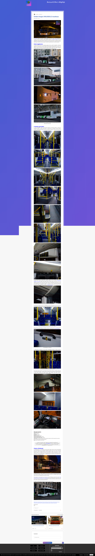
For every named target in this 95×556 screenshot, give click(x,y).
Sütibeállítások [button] (81, 554)
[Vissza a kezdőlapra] (63, 543)
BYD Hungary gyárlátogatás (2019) (54, 525)
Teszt (34, 505)
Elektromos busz (36, 504)
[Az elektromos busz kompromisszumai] (39, 520)
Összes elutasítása (86, 554)
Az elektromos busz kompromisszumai (38, 525)
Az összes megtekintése (60, 514)
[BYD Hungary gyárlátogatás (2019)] (55, 520)
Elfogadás (91, 554)
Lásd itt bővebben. (74, 554)
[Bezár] (94, 554)
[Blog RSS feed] (51, 550)
